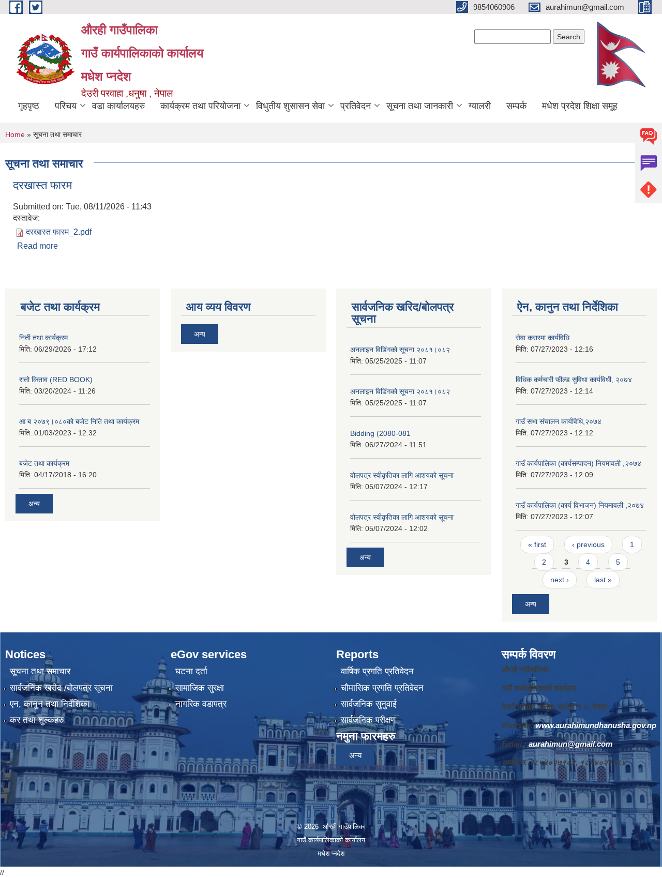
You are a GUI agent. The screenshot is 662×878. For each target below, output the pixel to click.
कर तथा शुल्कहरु (37, 720)
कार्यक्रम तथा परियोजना (200, 106)
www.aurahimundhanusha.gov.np (595, 725)
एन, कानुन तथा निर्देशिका (49, 704)
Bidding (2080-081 (380, 433)
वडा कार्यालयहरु (118, 106)
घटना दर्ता (191, 671)
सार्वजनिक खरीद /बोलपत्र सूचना (61, 688)
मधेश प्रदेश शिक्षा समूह (580, 106)
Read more (37, 245)
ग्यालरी (480, 106)
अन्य (34, 503)
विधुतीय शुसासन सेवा (290, 106)
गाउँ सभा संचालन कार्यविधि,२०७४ (558, 421)
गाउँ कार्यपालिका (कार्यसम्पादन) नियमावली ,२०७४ (578, 463)
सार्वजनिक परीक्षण (368, 720)
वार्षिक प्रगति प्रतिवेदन (377, 671)
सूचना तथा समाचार (40, 671)
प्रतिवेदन (355, 106)
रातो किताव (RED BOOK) (56, 379)
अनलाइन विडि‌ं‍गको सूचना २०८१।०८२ (400, 349)
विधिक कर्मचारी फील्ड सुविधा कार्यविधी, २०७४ (574, 379)
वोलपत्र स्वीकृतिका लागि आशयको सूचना (402, 475)
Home (15, 134)
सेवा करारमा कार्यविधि (542, 338)
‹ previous (588, 544)
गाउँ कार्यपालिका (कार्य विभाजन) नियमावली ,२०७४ (580, 505)
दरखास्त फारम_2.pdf (59, 232)
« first (537, 544)
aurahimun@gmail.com (570, 743)
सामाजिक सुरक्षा (199, 688)
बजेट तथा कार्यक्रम (44, 463)
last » (603, 580)
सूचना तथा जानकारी (419, 106)
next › (559, 580)
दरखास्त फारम (42, 185)
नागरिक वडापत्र (201, 704)
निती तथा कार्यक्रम (43, 338)
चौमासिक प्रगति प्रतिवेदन (382, 688)
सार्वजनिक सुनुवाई (369, 704)
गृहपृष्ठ (28, 106)
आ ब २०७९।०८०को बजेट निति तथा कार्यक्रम (79, 421)
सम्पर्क (516, 106)
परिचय (66, 106)
